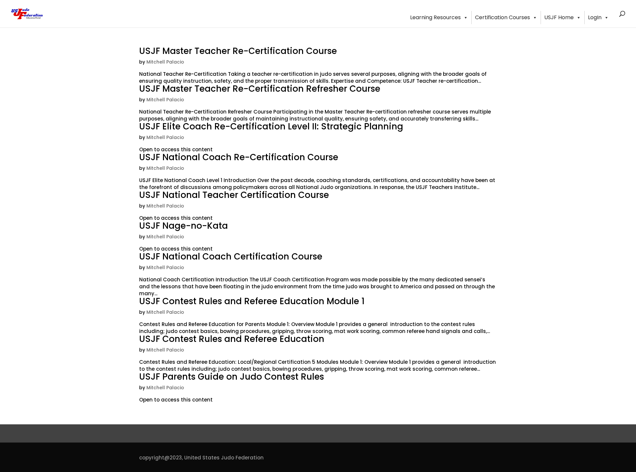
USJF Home (559, 17)
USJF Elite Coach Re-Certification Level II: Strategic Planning (271, 126)
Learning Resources (435, 17)
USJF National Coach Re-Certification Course (238, 157)
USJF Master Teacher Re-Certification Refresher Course (259, 89)
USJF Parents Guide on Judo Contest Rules (231, 377)
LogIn (595, 17)
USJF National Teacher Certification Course (234, 195)
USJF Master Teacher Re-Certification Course (238, 51)
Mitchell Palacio (165, 62)
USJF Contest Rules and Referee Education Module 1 (252, 301)
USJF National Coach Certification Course (230, 256)
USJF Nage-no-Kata (183, 226)
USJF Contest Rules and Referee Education (231, 339)
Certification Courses (502, 17)
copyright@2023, (161, 457)
